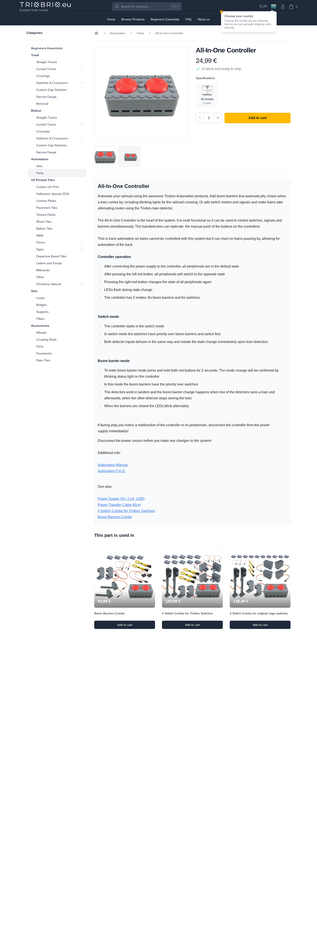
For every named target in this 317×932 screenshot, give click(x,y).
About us (204, 19)
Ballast (36, 110)
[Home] (96, 33)
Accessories (40, 325)
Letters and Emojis (49, 263)
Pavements (44, 353)
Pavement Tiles (46, 207)
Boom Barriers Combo (115, 517)
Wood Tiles (43, 221)
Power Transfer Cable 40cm (119, 505)
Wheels (41, 332)
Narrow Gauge (46, 96)
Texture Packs (46, 214)
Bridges (41, 305)
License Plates (46, 200)
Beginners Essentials (47, 48)
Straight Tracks (46, 62)
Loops (40, 298)
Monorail (42, 103)
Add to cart (136, 626)
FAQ (188, 19)
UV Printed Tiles (43, 180)
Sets (39, 166)
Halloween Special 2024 (52, 194)
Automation (39, 159)
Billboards (43, 270)
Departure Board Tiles (51, 256)
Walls (39, 235)
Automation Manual (113, 465)
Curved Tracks (46, 69)
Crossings (43, 76)
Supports (42, 311)
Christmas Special (48, 284)
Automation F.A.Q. (111, 471)
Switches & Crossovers (52, 83)
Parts (39, 173)
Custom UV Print (47, 187)
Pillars (40, 318)
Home (111, 19)
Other (40, 277)
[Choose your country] (274, 6)
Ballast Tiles (44, 228)
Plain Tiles (43, 360)
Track (35, 55)
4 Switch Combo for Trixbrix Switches (126, 511)
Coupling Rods (46, 339)
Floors (40, 242)
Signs (40, 249)
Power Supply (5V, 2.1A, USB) (121, 499)
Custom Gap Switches (51, 89)
